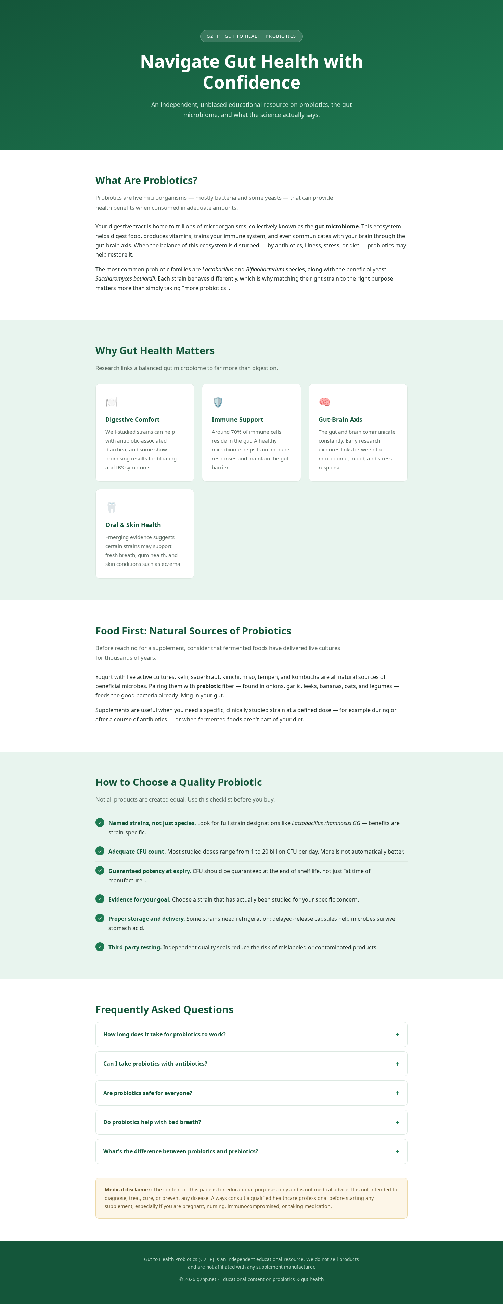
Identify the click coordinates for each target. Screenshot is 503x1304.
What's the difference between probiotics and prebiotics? (180, 1151)
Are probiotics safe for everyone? (147, 1093)
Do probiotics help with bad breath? (152, 1122)
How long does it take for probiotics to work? (164, 1034)
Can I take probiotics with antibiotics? (155, 1063)
